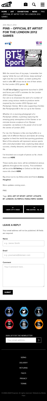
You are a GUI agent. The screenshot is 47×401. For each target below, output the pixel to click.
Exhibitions (23, 12)
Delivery (23, 363)
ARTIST (29, 196)
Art (12, 12)
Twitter (23, 312)
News (34, 12)
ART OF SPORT (19, 196)
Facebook (9, 312)
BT (14, 81)
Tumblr (38, 312)
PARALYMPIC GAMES (34, 199)
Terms (23, 384)
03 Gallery (17, 168)
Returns (23, 368)
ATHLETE (37, 196)
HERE (12, 157)
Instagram (23, 324)
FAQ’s (23, 373)
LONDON (10, 199)
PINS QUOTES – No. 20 (34, 210)
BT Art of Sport (12, 90)
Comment (7, 262)
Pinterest (9, 324)
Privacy (23, 379)
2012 (10, 196)
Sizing (23, 358)
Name (5, 239)
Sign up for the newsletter (19, 336)
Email (5, 251)
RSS (38, 324)
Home (4, 12)
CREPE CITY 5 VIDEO (13, 210)
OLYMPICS (19, 199)
